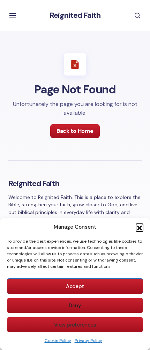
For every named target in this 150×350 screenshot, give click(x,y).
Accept (75, 286)
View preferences (75, 324)
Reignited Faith (75, 15)
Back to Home (75, 131)
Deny (75, 305)
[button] (139, 227)
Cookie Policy (58, 340)
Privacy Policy (88, 340)
